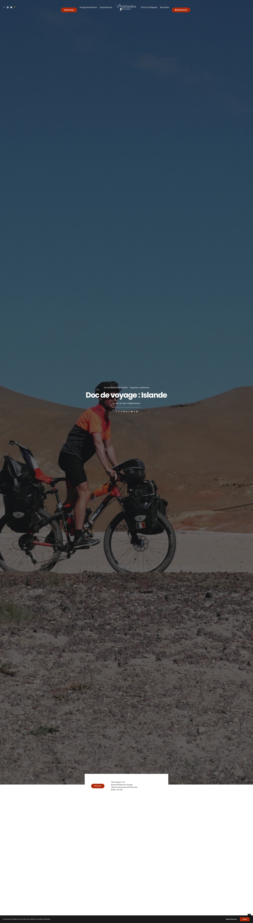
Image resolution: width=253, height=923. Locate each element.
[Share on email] (137, 411)
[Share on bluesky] (131, 411)
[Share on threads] (121, 411)
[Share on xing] (134, 411)
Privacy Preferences (231, 919)
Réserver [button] (97, 786)
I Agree (245, 919)
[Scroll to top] (249, 915)
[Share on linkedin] (126, 411)
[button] (4, 7)
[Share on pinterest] (124, 411)
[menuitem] (4, 7)
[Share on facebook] (116, 411)
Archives (164, 7)
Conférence (144, 387)
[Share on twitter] (119, 411)
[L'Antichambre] (126, 7)
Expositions (106, 7)
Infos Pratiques (149, 7)
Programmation (88, 7)
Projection (134, 387)
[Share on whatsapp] (129, 411)
